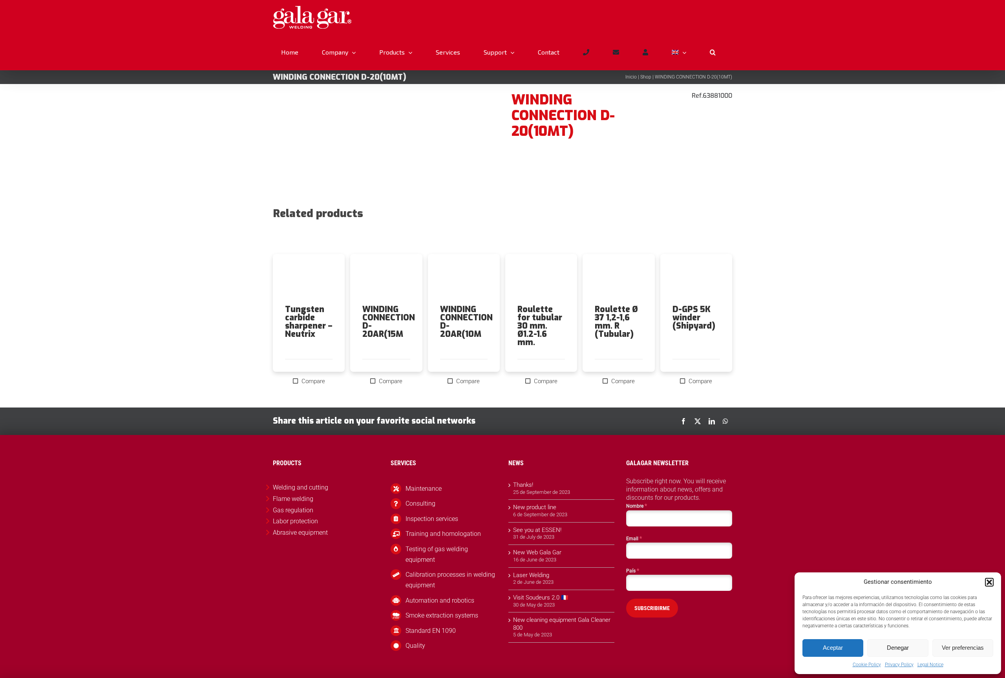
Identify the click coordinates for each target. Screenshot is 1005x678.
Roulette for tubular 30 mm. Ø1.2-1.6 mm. (539, 326)
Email (634, 538)
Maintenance (424, 488)
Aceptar (833, 647)
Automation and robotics (440, 600)
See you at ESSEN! (537, 530)
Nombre (636, 506)
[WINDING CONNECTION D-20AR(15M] (386, 279)
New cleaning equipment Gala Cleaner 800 (561, 623)
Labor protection (295, 521)
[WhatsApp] (725, 421)
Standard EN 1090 (431, 630)
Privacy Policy (899, 664)
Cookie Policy (867, 664)
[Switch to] (679, 52)
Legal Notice (930, 664)
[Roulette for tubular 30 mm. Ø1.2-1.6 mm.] (541, 279)
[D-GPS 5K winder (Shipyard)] (696, 279)
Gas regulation (293, 510)
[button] (989, 582)
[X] (698, 421)
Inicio (631, 77)
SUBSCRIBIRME (652, 608)
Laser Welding (531, 575)
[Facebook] (683, 421)
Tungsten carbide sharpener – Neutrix (309, 322)
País (632, 570)
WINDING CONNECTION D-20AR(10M (466, 322)
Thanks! (523, 484)
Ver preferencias (963, 647)
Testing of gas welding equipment (437, 554)
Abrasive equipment (300, 532)
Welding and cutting (300, 487)
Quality (415, 645)
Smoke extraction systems (442, 615)
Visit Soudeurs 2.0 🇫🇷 (540, 597)
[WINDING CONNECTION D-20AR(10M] (464, 279)
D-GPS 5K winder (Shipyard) (693, 317)
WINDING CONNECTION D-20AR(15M (388, 322)
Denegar (898, 647)
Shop (645, 77)
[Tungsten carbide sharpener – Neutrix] (309, 279)
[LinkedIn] (712, 421)
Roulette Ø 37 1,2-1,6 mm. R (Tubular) (616, 322)
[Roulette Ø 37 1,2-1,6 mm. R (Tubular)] (618, 279)
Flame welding (293, 499)
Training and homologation (443, 533)
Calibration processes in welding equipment (450, 580)
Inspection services (432, 519)
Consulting (420, 503)
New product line (534, 507)
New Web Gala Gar (537, 552)
